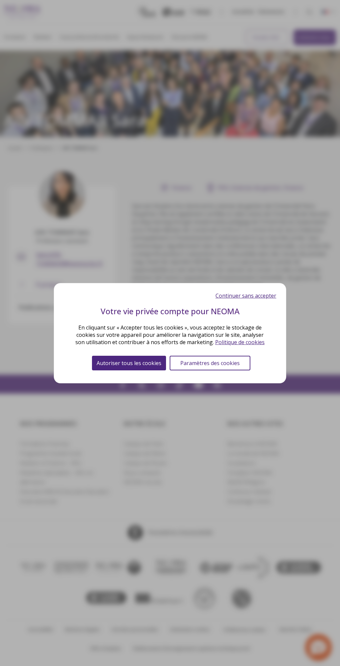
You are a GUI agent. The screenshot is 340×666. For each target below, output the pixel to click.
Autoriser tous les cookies (129, 363)
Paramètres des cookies (210, 363)
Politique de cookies (240, 342)
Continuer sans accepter (245, 295)
